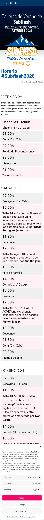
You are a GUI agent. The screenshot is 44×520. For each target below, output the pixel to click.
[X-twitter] (6, 3)
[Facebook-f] (2, 3)
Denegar (22, 504)
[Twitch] (11, 3)
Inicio (23, 82)
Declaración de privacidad (28, 517)
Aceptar (22, 498)
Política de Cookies (13, 517)
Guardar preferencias (22, 511)
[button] (40, 446)
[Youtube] (15, 3)
